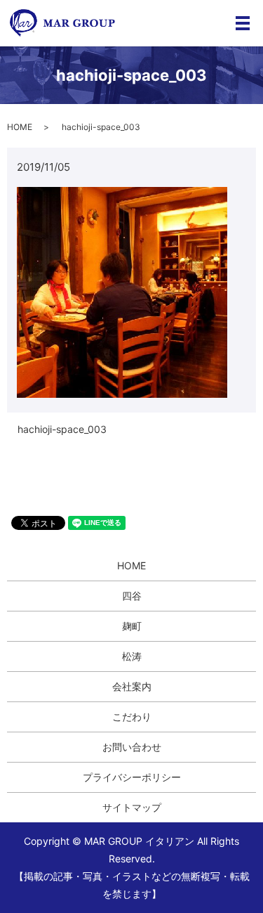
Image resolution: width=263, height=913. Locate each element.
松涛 (132, 656)
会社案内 (131, 686)
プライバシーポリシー (132, 777)
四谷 (132, 596)
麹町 (132, 626)
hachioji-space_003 (62, 429)
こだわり (131, 717)
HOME (19, 127)
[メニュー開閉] (243, 23)
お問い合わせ (131, 747)
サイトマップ (131, 807)
